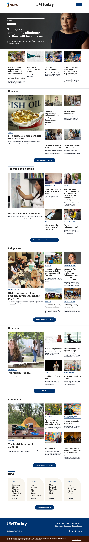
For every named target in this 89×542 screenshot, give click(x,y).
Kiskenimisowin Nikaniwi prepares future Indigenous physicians (24, 296)
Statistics (47, 221)
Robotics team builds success (51, 68)
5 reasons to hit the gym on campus (72, 350)
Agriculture (11, 63)
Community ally (52, 448)
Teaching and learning (69, 221)
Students (47, 63)
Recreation (11, 440)
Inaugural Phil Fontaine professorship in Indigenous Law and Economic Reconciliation (72, 274)
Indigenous (11, 24)
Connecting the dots (53, 349)
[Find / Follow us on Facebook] (75, 531)
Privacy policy (59, 526)
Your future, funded (19, 372)
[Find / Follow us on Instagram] (69, 531)
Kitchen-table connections (69, 113)
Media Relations (69, 523)
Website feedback (77, 526)
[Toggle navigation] (80, 4)
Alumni (65, 63)
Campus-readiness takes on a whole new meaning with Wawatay (53, 272)
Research (10, 132)
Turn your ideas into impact (72, 377)
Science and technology (51, 108)
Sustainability (48, 416)
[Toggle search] (77, 4)
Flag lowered (34, 481)
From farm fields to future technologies (53, 146)
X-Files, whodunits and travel (71, 422)
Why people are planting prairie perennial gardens (52, 422)
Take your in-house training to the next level (53, 191)
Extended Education (50, 185)
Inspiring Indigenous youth (71, 226)
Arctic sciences (30, 63)
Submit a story (60, 523)
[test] (66, 531)
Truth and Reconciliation (70, 265)
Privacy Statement (37, 539)
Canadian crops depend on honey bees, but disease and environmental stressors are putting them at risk (16, 72)
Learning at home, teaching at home (53, 306)
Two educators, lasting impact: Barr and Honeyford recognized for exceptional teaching (72, 194)
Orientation (48, 265)
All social (80, 531)
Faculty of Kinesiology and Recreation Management (70, 417)
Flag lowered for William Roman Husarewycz (36, 490)
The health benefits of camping (20, 445)
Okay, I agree (77, 539)
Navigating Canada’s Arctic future (33, 69)
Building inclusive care (52, 377)
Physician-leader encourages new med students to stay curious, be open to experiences (72, 71)
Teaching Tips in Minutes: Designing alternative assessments (17, 490)
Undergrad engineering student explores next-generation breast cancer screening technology (52, 118)
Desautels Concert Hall (70, 444)
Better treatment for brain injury (72, 146)
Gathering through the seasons (72, 306)
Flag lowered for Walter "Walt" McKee (53, 489)
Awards (66, 185)
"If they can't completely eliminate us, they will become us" (25, 33)
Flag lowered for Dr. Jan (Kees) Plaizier (72, 489)
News (13, 481)
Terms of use (67, 526)
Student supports (12, 369)
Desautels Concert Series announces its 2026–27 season (72, 450)
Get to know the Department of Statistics (51, 227)
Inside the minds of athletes (24, 213)
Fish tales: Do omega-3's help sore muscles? (25, 137)
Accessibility (78, 523)
